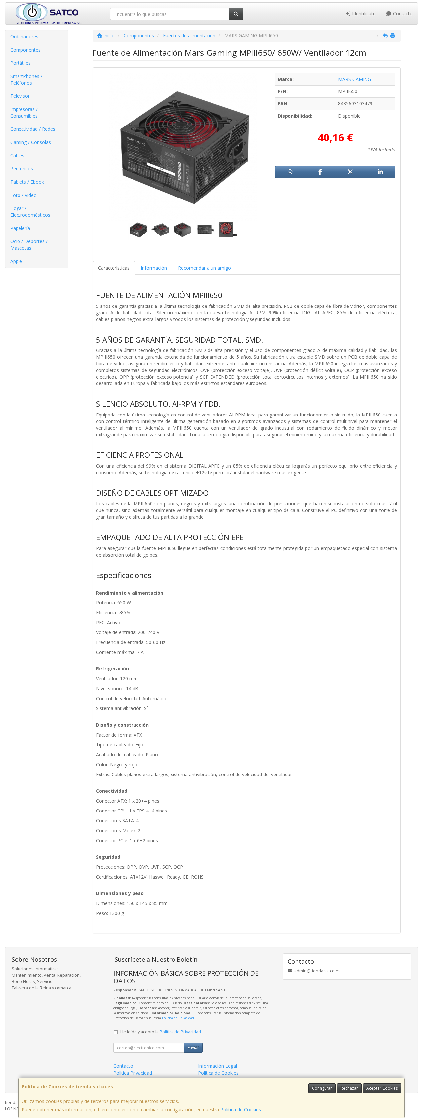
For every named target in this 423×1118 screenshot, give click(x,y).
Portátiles (20, 63)
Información (154, 268)
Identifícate (363, 13)
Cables (17, 155)
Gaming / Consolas (30, 142)
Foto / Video (23, 195)
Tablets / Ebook (27, 182)
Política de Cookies (240, 1109)
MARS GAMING (354, 79)
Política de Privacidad (178, 1018)
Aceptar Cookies (382, 1088)
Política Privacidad (132, 1073)
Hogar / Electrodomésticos (30, 211)
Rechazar (349, 1088)
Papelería (20, 228)
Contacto (402, 13)
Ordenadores (24, 36)
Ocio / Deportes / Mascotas (29, 244)
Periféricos (21, 168)
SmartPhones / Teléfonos (26, 79)
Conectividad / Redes (32, 129)
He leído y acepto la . (161, 1032)
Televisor (20, 96)
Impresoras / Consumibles (24, 112)
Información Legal (217, 1066)
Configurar (322, 1088)
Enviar (193, 1047)
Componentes (25, 50)
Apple (16, 261)
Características (114, 268)
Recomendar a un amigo (204, 268)
